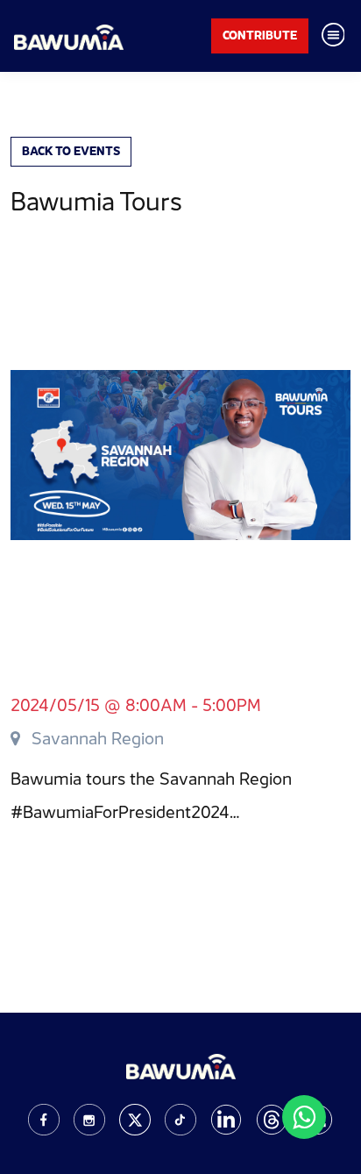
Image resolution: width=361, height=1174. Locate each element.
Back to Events (71, 151)
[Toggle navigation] (332, 35)
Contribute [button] (260, 35)
